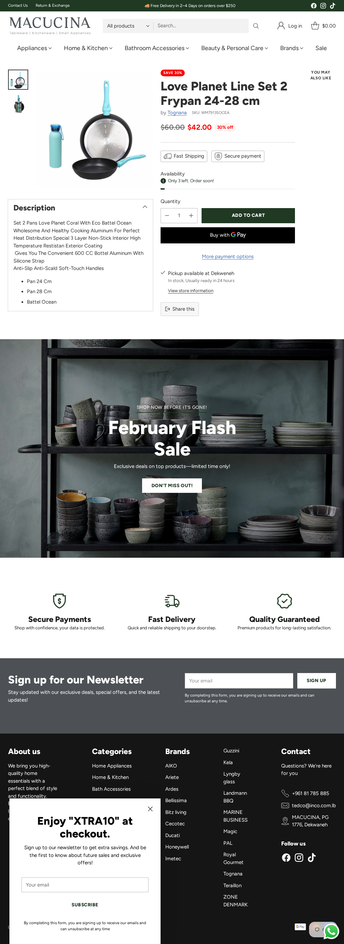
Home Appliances (112, 766)
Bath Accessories (111, 789)
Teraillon (232, 885)
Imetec (173, 859)
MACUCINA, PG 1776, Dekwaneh (310, 821)
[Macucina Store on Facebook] (313, 6)
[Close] (150, 808)
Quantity (170, 201)
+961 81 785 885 (310, 793)
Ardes (171, 789)
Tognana (177, 113)
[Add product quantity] (191, 215)
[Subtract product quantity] (167, 215)
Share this (183, 309)
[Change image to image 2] (18, 104)
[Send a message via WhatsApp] (331, 931)
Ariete (172, 777)
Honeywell (177, 847)
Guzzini (231, 751)
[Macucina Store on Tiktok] (332, 6)
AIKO (171, 766)
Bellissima (176, 800)
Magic (230, 831)
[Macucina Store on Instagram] (323, 6)
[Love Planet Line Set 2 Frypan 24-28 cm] (94, 129)
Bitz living (175, 812)
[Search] (256, 26)
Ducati (172, 835)
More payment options (228, 256)
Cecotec (175, 824)
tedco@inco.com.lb (314, 805)
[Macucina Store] (50, 26)
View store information (190, 290)
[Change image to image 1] (18, 80)
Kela (228, 762)
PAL (227, 843)
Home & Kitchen (110, 777)
